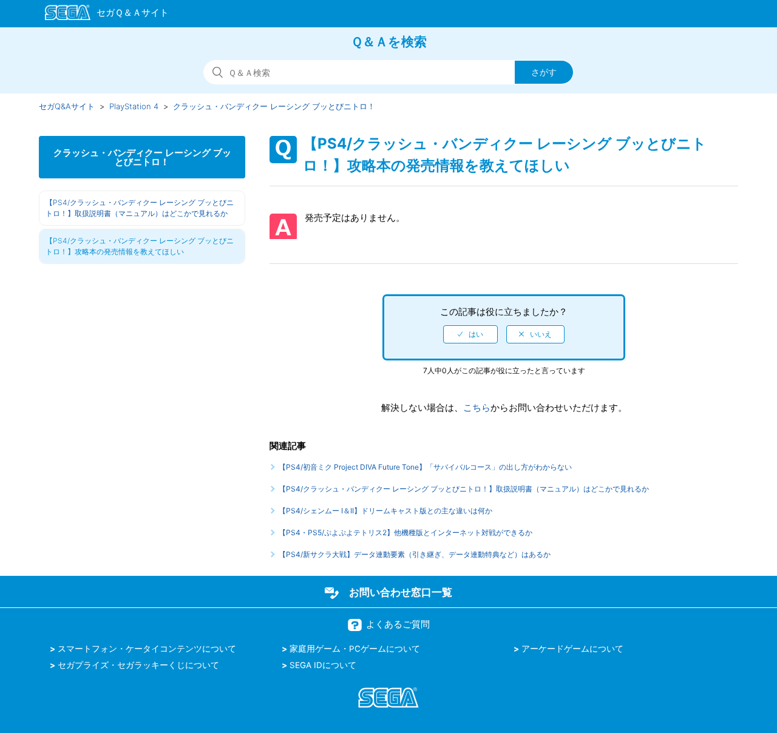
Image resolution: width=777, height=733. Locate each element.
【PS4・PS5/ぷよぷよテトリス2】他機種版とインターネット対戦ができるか (405, 532)
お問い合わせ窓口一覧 (400, 592)
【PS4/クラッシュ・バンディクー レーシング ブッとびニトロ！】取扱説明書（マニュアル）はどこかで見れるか (140, 208)
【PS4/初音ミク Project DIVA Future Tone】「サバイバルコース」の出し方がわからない (425, 466)
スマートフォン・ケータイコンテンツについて (147, 649)
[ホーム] (101, 14)
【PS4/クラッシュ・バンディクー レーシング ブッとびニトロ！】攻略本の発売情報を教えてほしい (140, 246)
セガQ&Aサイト (67, 106)
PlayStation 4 (133, 106)
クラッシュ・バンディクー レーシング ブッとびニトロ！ (274, 106)
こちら (476, 407)
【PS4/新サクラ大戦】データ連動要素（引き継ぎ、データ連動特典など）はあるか (415, 554)
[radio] (470, 334)
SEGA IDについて (323, 665)
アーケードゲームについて (572, 649)
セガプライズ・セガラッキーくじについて (138, 665)
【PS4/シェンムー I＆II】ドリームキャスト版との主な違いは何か (385, 510)
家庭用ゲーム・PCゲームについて (355, 649)
